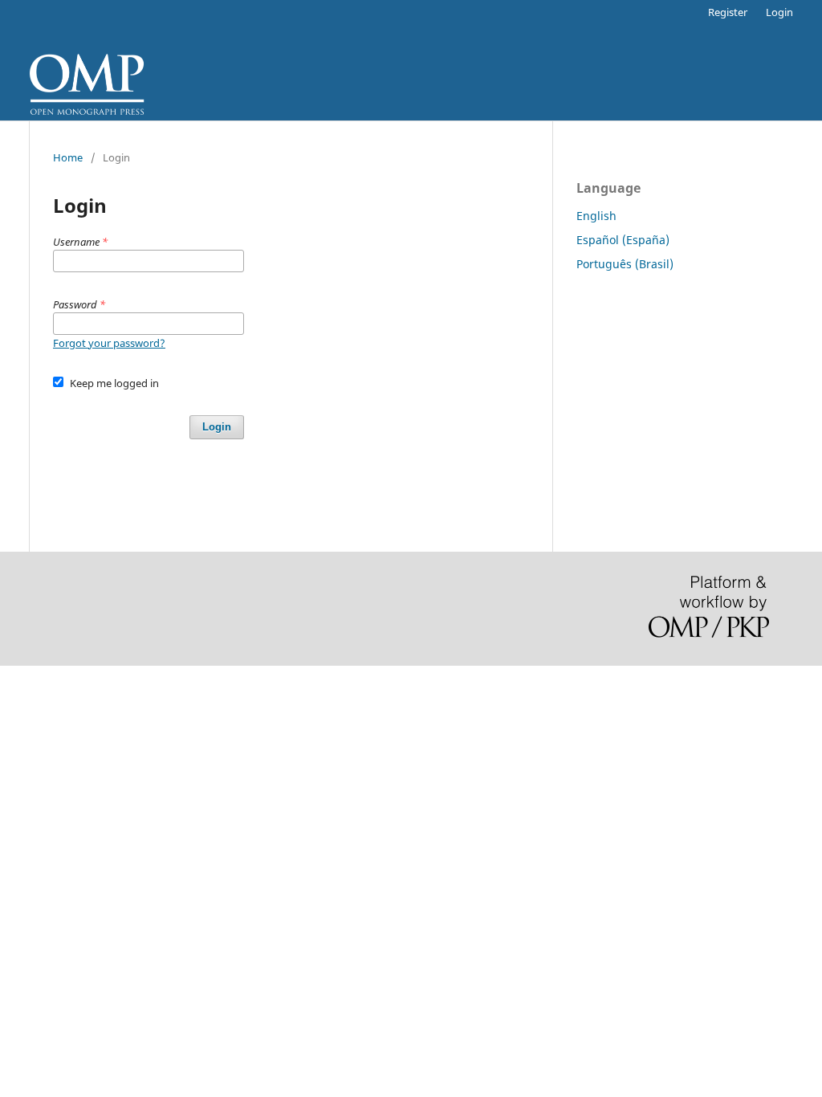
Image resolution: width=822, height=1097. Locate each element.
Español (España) (622, 239)
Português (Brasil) (624, 263)
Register (727, 12)
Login (779, 12)
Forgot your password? (109, 343)
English (596, 215)
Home (68, 157)
